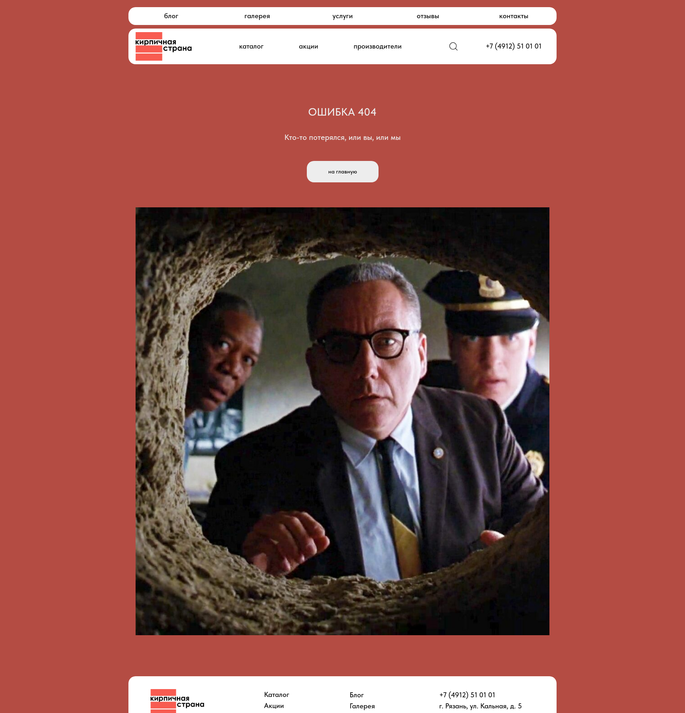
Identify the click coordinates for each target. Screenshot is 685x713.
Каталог (276, 694)
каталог (251, 46)
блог (171, 15)
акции (308, 46)
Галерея (362, 706)
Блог (357, 695)
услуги (343, 15)
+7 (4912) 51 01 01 (514, 46)
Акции (274, 705)
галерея (257, 15)
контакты (513, 15)
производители (378, 46)
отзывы (428, 15)
